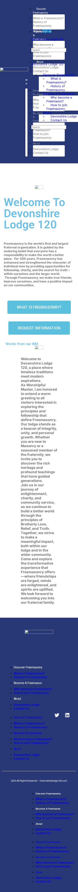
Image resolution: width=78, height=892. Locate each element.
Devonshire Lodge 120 (47, 39)
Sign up (46, 31)
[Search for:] (48, 50)
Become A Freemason (28, 683)
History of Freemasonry (30, 677)
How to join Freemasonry (31, 693)
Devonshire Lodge (26, 705)
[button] (26, 81)
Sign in (37, 31)
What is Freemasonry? (29, 673)
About (17, 698)
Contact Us (21, 708)
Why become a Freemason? (33, 689)
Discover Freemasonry (28, 667)
